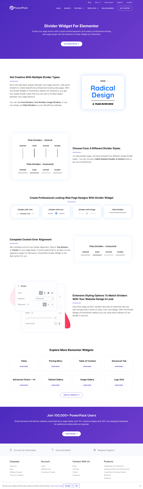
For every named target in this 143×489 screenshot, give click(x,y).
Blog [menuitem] (89, 2)
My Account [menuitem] (109, 2)
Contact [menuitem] (129, 2)
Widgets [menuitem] (67, 8)
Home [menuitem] (58, 8)
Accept (67, 486)
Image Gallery (87, 379)
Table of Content (87, 361)
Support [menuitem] (120, 2)
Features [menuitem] (78, 8)
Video (24, 361)
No (76, 486)
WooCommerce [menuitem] (108, 8)
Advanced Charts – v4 (24, 379)
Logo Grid (119, 379)
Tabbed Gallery (55, 379)
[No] (140, 486)
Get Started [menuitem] (125, 8)
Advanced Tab (119, 361)
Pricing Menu (55, 361)
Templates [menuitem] (91, 8)
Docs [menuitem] (97, 2)
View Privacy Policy (56, 486)
